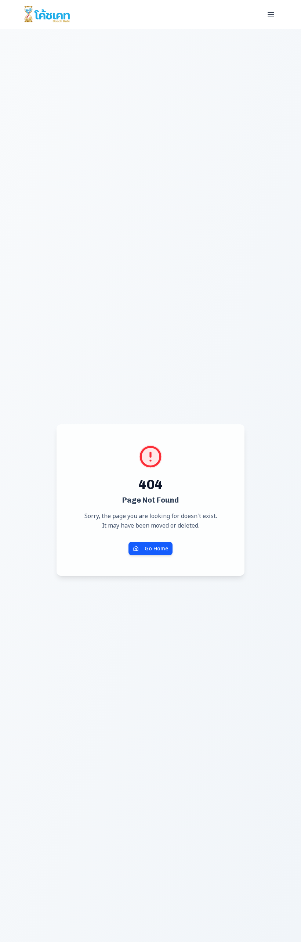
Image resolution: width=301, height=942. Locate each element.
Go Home (156, 548)
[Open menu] (271, 14)
